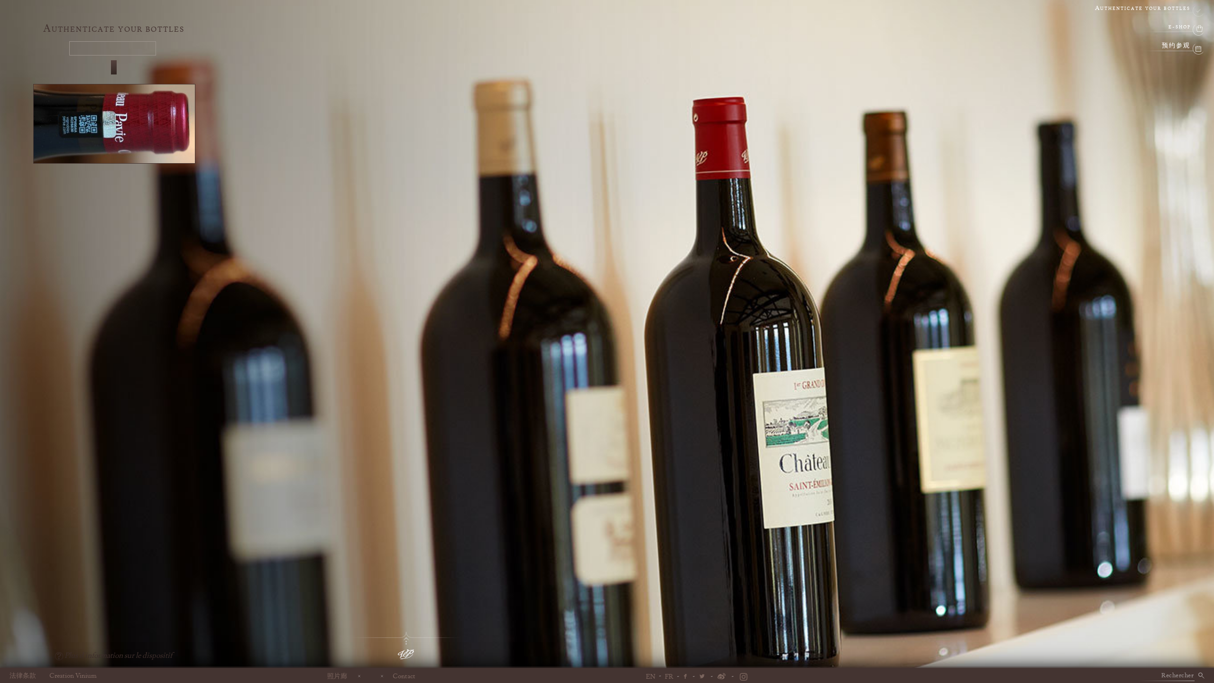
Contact (404, 676)
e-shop (1179, 27)
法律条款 (22, 676)
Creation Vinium (73, 676)
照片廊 (337, 676)
